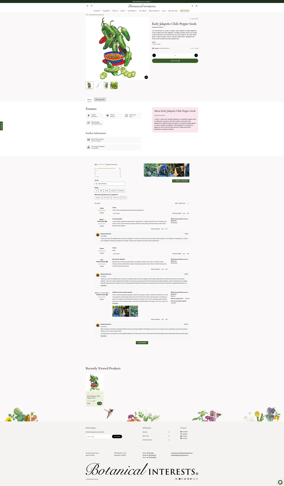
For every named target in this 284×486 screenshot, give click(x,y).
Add (98, 403)
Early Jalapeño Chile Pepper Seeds (93, 397)
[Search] (87, 6)
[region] (166, 170)
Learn (164, 11)
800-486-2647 (152, 455)
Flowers (115, 11)
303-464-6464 (152, 457)
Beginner (98, 197)
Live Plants (142, 11)
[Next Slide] (188, 170)
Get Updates (117, 436)
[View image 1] (89, 85)
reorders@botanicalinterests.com (179, 455)
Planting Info (100, 99)
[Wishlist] (91, 6)
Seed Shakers (132, 11)
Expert (124, 197)
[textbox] (110, 184)
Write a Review (182, 181)
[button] (194, 18)
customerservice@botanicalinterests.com (182, 453)
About (89, 99)
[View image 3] (105, 85)
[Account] (192, 6)
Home (87, 14)
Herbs (122, 11)
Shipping (157, 48)
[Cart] (196, 6)
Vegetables (106, 11)
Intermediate (107, 197)
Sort (176, 203)
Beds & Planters (154, 11)
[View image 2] (97, 85)
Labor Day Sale (172, 11)
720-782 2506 (150, 453)
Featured (96, 11)
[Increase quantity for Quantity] (196, 55)
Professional (116, 197)
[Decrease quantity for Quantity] (154, 55)
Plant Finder (186, 10)
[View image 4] (114, 85)
